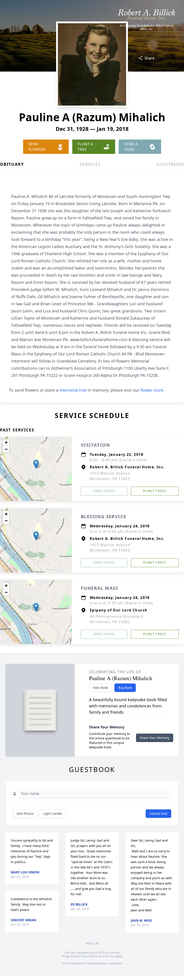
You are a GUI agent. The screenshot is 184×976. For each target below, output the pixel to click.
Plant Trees (154, 491)
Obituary (12, 164)
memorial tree (73, 390)
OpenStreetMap (97, 963)
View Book (100, 687)
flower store (151, 390)
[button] (36, 464)
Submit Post (158, 813)
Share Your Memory (154, 738)
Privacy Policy (79, 956)
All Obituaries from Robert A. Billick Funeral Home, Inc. (146, 27)
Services (90, 164)
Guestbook (170, 164)
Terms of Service (104, 956)
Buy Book (125, 687)
